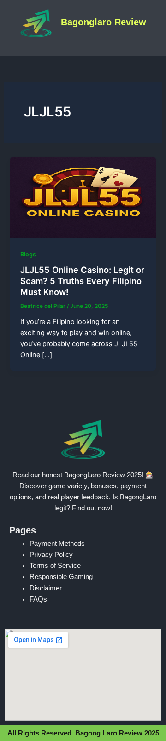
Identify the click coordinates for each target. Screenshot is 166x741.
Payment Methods (57, 543)
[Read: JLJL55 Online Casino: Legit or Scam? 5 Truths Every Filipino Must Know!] (82, 197)
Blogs (28, 254)
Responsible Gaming (61, 576)
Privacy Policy (51, 554)
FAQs (38, 599)
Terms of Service (55, 565)
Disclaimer (46, 588)
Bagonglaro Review (103, 22)
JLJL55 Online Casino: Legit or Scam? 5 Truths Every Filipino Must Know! (82, 280)
